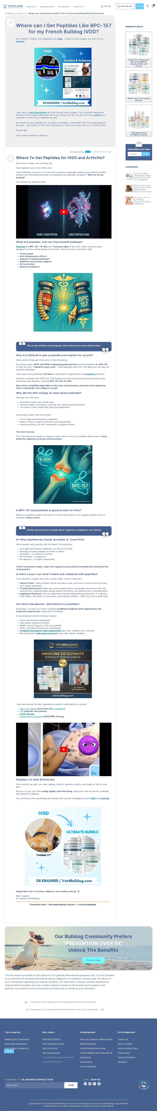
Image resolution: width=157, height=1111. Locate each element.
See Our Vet (127, 6)
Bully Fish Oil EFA (50, 1048)
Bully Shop (31, 7)
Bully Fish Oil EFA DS (52, 1039)
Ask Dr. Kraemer (125, 1044)
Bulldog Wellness (47, 7)
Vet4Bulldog (10, 13)
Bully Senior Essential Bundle (139, 99)
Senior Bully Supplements (16, 1044)
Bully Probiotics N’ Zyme (53, 1044)
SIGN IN (107, 6)
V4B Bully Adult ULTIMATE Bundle (138, 134)
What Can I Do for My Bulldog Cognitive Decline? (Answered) (142, 200)
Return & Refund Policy (128, 1048)
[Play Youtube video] (63, 211)
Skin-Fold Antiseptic (51, 1053)
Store (139, 6)
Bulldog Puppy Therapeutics (17, 1039)
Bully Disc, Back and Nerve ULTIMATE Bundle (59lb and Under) (139, 63)
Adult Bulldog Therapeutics (17, 1048)
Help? (9, 1051)
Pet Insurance (86, 1062)
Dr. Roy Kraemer (77, 152)
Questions (22, 13)
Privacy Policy (124, 1053)
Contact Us (77, 7)
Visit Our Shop (93, 960)
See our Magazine (88, 1066)
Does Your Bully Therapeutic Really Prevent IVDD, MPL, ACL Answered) (143, 176)
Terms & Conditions (126, 1057)
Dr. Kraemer (63, 7)
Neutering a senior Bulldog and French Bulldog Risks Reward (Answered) (143, 188)
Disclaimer (122, 1062)
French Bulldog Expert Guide (92, 1048)
